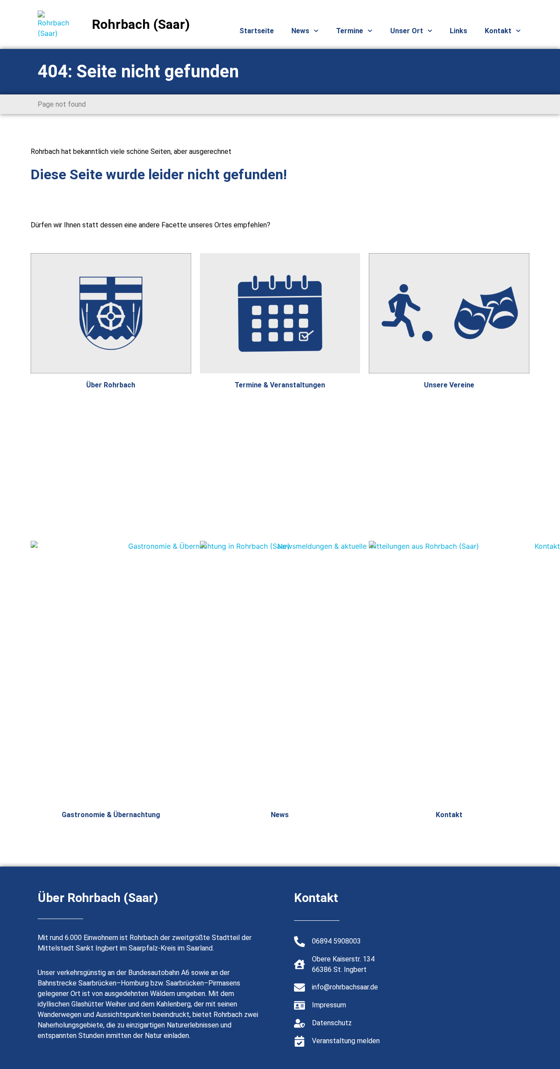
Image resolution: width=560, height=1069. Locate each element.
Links (458, 31)
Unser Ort (406, 31)
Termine (349, 31)
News (300, 31)
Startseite (256, 31)
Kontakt (498, 31)
